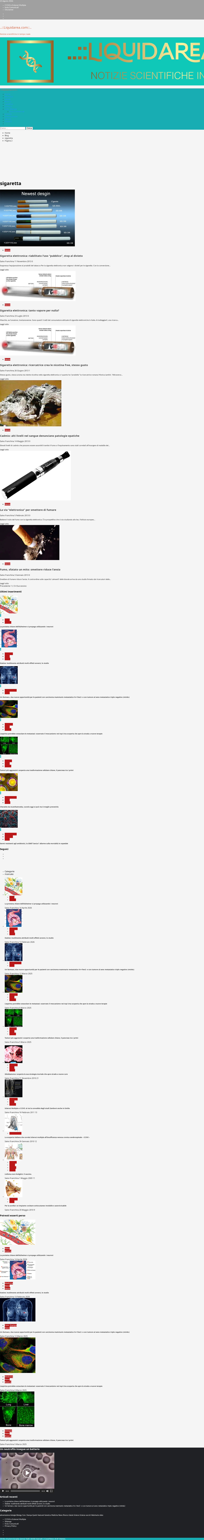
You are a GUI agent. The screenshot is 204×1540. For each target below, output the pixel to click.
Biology (19, 1515)
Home (7, 94)
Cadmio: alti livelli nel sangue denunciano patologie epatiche (39, 435)
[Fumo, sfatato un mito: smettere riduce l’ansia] (29, 559)
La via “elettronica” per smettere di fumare (28, 510)
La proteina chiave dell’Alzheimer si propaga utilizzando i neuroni (26, 626)
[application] (27, 1473)
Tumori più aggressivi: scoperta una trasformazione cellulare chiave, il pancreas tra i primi (36, 770)
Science (76, 1515)
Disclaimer (9, 10)
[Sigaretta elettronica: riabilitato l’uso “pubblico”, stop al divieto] (37, 246)
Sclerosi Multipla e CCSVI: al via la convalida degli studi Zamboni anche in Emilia (37, 1108)
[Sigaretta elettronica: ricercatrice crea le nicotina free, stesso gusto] (38, 355)
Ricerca (8, 101)
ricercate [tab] (9, 874)
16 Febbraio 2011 (27, 1112)
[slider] (25, 1491)
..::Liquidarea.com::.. (16, 27)
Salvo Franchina (7, 261)
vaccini (8, 119)
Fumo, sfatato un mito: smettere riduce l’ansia (30, 569)
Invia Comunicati (12, 7)
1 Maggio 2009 (26, 1178)
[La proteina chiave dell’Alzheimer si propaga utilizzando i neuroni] (9, 613)
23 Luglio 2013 (21, 316)
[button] (27, 1473)
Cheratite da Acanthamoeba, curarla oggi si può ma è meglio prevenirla (29, 807)
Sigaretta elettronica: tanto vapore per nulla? (29, 310)
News (7, 619)
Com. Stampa (11, 109)
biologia (8, 106)
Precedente (5, 586)
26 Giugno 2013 (22, 370)
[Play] (3, 1491)
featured (41, 1515)
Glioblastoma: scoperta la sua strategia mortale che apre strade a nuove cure (36, 1074)
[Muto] (47, 1491)
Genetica (9, 104)
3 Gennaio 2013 (22, 575)
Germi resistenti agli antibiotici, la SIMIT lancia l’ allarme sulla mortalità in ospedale (34, 843)
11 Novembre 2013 (23, 261)
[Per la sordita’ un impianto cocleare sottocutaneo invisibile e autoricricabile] (13, 1197)
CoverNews (49, 1539)
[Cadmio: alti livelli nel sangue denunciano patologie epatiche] (30, 426)
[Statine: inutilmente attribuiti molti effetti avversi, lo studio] (9, 647)
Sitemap (8, 1521)
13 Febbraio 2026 (26, 942)
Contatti (8, 121)
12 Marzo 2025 (25, 973)
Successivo (22, 586)
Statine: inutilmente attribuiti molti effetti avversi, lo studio (24, 663)
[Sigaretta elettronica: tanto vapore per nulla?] (38, 300)
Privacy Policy (10, 1526)
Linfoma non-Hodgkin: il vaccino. (18, 1174)
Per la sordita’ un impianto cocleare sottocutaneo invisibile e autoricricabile (35, 1206)
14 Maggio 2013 (22, 441)
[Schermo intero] (51, 1491)
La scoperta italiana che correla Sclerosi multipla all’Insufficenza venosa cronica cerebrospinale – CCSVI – (47, 1137)
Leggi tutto (4, 270)
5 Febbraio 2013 (22, 515)
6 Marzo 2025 (25, 1007)
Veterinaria (95, 1515)
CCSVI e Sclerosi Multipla (15, 5)
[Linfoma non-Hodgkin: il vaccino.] (13, 1160)
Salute (7, 99)
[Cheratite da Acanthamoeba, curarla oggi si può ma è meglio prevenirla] (9, 790)
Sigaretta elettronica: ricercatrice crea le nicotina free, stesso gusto (44, 365)
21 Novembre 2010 (27, 1078)
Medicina (9, 96)
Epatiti (34, 1515)
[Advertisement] (102, 160)
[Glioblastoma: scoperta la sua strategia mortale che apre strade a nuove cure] (13, 1062)
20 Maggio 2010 (26, 1210)
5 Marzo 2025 (25, 1042)
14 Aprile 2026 (25, 907)
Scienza (8, 114)
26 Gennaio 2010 (27, 1141)
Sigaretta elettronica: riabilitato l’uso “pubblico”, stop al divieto (41, 255)
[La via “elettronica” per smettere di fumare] (35, 500)
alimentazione (11, 116)
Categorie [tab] (9, 871)
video (101, 1515)
